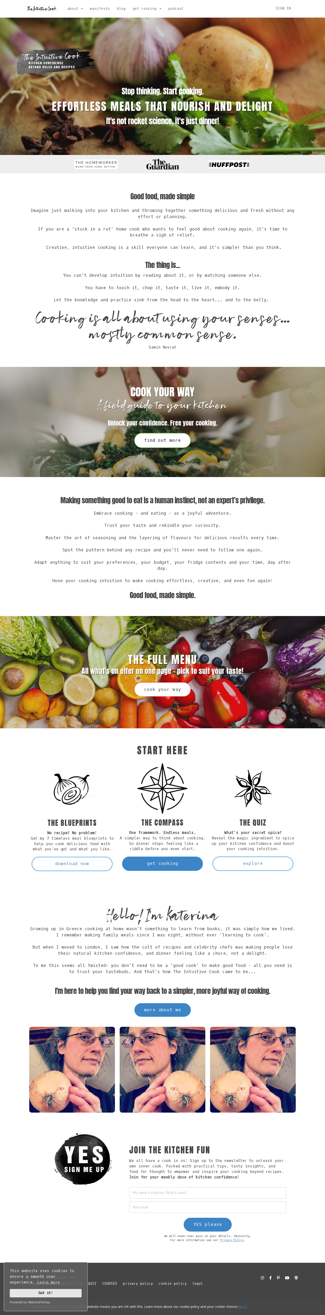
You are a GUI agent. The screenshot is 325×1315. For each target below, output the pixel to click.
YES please (207, 1224)
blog (121, 8)
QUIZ (92, 1284)
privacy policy (138, 1284)
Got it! (46, 1293)
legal (197, 1284)
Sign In (283, 8)
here (242, 1307)
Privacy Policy (232, 1240)
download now (72, 864)
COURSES (109, 1284)
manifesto (100, 8)
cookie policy (173, 1284)
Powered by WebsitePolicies (30, 1302)
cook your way (162, 689)
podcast (175, 8)
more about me (162, 1010)
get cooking (162, 863)
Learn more (48, 1282)
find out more (162, 440)
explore (253, 863)
